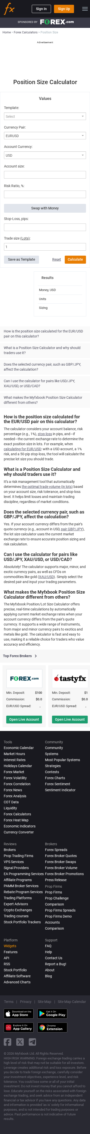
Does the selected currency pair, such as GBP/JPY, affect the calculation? (42, 366)
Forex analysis (15, 796)
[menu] (85, 9)
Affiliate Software (17, 976)
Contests (52, 772)
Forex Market (14, 772)
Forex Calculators (17, 814)
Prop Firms (53, 892)
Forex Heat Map (16, 820)
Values (45, 98)
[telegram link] (32, 1042)
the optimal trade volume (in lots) (47, 487)
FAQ (48, 946)
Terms (9, 1002)
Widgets (10, 946)
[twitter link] (20, 1042)
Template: (11, 108)
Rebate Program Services (23, 892)
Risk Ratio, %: (14, 186)
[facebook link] (7, 1042)
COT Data (11, 802)
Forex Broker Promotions (64, 874)
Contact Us (53, 958)
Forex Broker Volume (61, 868)
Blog (48, 976)
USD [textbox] (9, 155)
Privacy (26, 1002)
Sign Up (64, 9)
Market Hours (14, 754)
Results (48, 278)
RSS (7, 964)
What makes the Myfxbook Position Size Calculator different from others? (43, 400)
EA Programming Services (24, 874)
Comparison (54, 928)
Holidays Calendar (18, 766)
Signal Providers (16, 868)
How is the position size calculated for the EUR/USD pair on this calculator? (43, 333)
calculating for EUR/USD (22, 449)
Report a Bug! (55, 964)
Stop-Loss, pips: (16, 219)
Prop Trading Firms (18, 856)
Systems (51, 754)
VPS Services (14, 862)
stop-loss (45, 434)
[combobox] (45, 116)
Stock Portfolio (15, 970)
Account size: (14, 166)
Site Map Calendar (72, 1002)
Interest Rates (15, 760)
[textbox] (43, 117)
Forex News (13, 790)
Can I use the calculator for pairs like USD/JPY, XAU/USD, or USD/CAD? (39, 383)
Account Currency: (18, 147)
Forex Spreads (56, 850)
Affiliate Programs (18, 880)
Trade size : (17, 238)
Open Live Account (24, 719)
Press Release (55, 880)
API (6, 958)
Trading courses (16, 916)
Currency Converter (19, 832)
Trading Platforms (18, 898)
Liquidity (10, 808)
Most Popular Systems (62, 760)
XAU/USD (46, 577)
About (49, 970)
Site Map (44, 1002)
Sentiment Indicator (60, 790)
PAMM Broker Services (21, 886)
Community (54, 748)
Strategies (53, 766)
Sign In (41, 9)
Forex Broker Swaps (60, 862)
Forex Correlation (17, 784)
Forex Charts (55, 778)
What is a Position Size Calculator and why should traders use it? (42, 350)
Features (11, 952)
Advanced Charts (17, 982)
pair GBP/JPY (71, 529)
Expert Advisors (16, 904)
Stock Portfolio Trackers (22, 922)
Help (48, 952)
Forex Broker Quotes (61, 856)
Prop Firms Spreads (60, 910)
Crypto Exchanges (18, 910)
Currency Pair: (15, 127)
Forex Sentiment (57, 784)
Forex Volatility (15, 778)
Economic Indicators (20, 826)
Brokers (10, 850)
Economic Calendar (19, 748)
